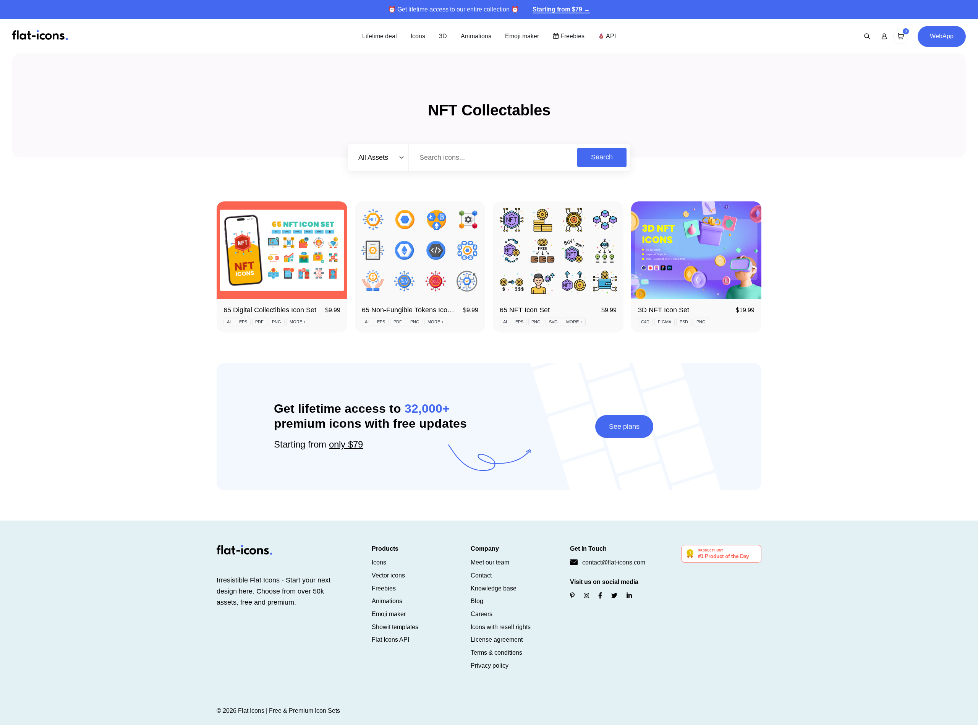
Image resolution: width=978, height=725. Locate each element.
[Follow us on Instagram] (586, 595)
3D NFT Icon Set (663, 310)
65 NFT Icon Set (525, 310)
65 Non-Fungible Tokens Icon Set (412, 310)
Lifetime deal (379, 36)
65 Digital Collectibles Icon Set (269, 310)
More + (298, 322)
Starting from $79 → (561, 9)
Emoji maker (522, 36)
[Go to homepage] (40, 35)
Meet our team (490, 562)
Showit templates (395, 627)
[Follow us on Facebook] (600, 595)
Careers (481, 614)
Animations (476, 36)
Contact (481, 575)
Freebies (572, 36)
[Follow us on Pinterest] (572, 595)
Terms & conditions (496, 652)
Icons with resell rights (501, 627)
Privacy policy (489, 665)
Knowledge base (494, 588)
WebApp (942, 36)
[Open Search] (867, 36)
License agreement (497, 639)
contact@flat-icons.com (613, 562)
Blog (477, 601)
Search (602, 157)
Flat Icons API (390, 639)
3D (443, 36)
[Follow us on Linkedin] (629, 595)
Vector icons (388, 575)
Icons (418, 36)
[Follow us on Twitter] (614, 595)
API (610, 36)
